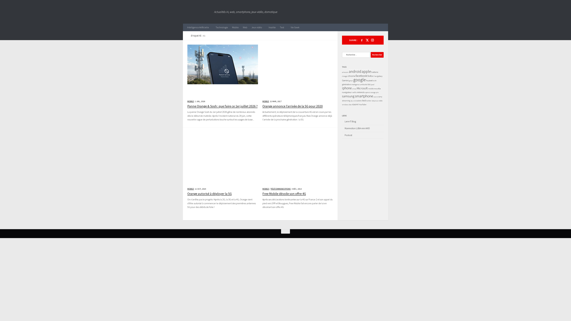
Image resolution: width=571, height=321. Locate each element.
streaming (346, 100)
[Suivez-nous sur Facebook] (361, 40)
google (359, 79)
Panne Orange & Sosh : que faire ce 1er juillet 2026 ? (222, 106)
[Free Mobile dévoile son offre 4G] (297, 158)
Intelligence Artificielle (198, 27)
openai (367, 92)
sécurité (353, 101)
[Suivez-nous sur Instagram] (372, 40)
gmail (351, 81)
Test (282, 27)
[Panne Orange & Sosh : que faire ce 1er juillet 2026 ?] (222, 71)
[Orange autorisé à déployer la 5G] (222, 158)
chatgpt (345, 76)
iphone (347, 88)
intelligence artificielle (359, 84)
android (355, 71)
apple (366, 71)
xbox (350, 105)
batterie (374, 72)
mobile (371, 88)
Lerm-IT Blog (350, 121)
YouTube (362, 104)
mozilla (377, 88)
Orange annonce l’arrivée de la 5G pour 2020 (292, 106)
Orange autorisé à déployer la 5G (209, 194)
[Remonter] (285, 231)
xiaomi (355, 104)
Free (375, 76)
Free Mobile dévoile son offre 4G (284, 194)
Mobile (235, 27)
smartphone (364, 96)
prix (377, 92)
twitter (368, 100)
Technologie (222, 27)
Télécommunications (281, 189)
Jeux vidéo (256, 27)
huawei (369, 80)
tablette (359, 101)
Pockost (348, 135)
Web (245, 27)
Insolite (272, 27)
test (364, 100)
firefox (370, 76)
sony (380, 96)
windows (345, 105)
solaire (376, 97)
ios (369, 84)
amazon (345, 72)
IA (373, 81)
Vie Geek (295, 27)
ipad (372, 84)
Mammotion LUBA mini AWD (357, 128)
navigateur (347, 92)
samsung (348, 96)
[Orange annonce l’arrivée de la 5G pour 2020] (297, 71)
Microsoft (362, 88)
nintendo (361, 92)
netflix (354, 92)
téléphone (375, 101)
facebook (361, 76)
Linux (354, 88)
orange (372, 92)
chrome (351, 76)
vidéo (380, 101)
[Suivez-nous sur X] (367, 40)
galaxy (379, 76)
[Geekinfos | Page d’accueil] (198, 12)
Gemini (345, 80)
